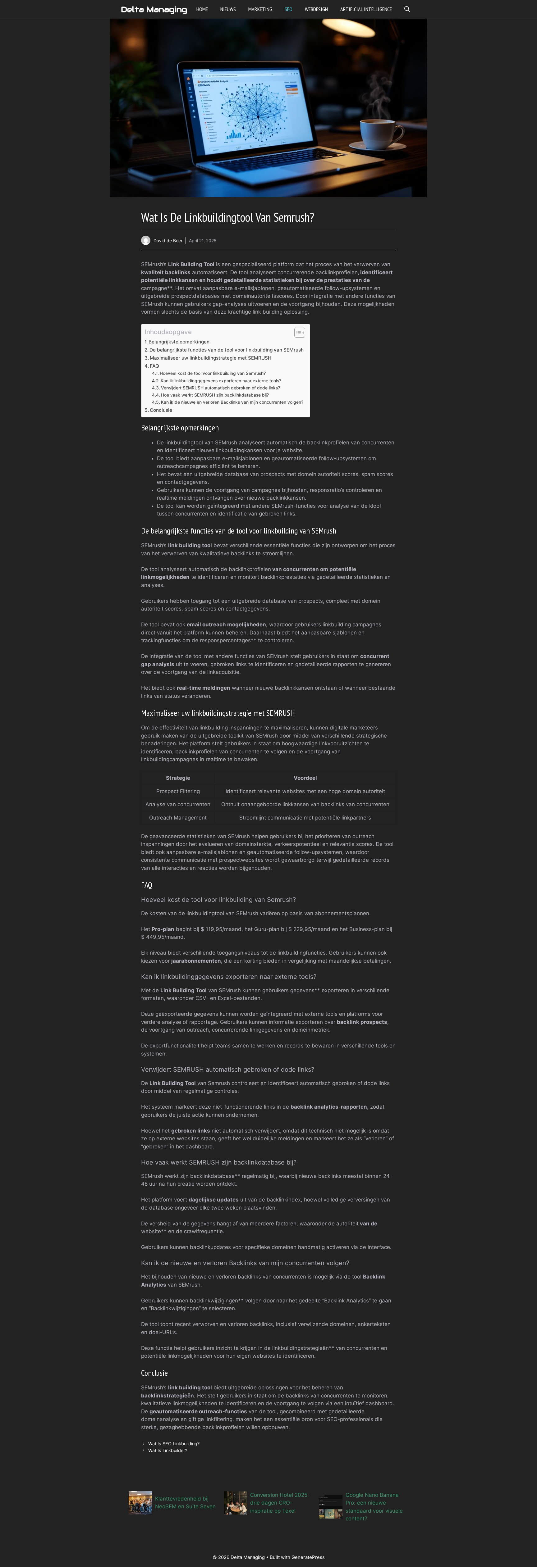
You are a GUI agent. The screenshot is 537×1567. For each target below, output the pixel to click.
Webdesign (316, 9)
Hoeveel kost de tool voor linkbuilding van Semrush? (213, 373)
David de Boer (168, 240)
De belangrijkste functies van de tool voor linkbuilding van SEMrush (226, 350)
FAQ (154, 366)
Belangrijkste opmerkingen (179, 342)
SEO (288, 9)
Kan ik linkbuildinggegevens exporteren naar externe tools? (221, 380)
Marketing (260, 9)
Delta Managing (154, 9)
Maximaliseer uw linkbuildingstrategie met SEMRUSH (210, 358)
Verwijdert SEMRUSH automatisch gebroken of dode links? (220, 387)
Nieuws (228, 9)
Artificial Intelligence (366, 9)
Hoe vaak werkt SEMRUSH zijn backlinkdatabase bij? (215, 395)
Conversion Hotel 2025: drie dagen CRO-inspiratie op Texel (279, 1503)
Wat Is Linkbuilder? (167, 1450)
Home (202, 9)
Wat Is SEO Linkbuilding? (174, 1443)
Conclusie (161, 410)
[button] (407, 9)
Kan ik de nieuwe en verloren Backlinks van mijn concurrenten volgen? (232, 402)
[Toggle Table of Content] (297, 332)
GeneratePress (308, 1557)
